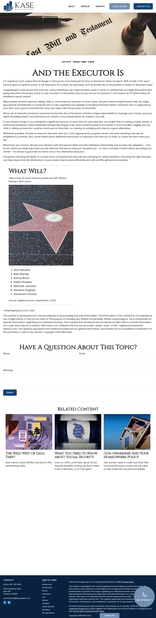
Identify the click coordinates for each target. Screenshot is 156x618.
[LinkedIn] (9, 602)
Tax (43, 597)
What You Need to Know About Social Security (76, 455)
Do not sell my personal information (89, 611)
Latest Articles (48, 606)
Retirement (47, 584)
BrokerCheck (128, 582)
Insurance (46, 594)
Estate (45, 591)
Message (8, 370)
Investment (47, 587)
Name (6, 353)
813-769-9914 (15, 584)
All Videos (46, 610)
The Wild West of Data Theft (25, 455)
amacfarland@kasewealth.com (16, 598)
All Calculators (48, 613)
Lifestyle (45, 603)
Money (45, 600)
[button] (71, 6)
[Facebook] (4, 602)
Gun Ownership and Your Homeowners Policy (126, 455)
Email (82, 353)
